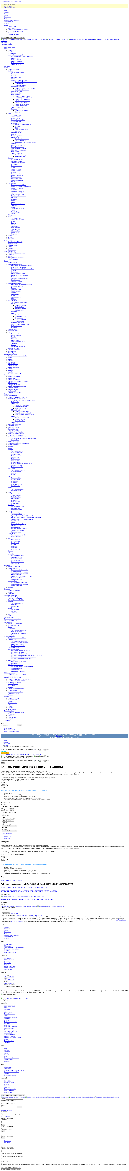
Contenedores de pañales (18, 120)
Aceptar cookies (5, 1169)
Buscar (19, 1107)
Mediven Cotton (15, 459)
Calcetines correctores (14, 384)
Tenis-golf (10, 706)
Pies (9, 332)
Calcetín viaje (11, 378)
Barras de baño (15, 118)
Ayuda (6, 25)
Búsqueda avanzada (6, 1110)
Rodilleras (14, 296)
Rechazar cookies (15, 1169)
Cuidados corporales (13, 647)
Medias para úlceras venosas (15, 435)
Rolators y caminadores (17, 86)
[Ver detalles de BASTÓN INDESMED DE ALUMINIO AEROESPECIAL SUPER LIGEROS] (24, 887)
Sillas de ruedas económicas (22, 101)
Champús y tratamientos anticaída (20, 654)
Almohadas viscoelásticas (18, 162)
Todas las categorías (6, 44)
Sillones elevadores (16, 178)
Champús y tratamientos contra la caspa (22, 658)
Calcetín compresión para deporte (17, 386)
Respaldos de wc (19, 131)
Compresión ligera (13, 429)
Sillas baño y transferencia (18, 150)
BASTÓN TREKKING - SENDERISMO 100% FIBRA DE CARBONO (27, 899)
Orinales (13, 143)
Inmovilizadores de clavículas (19, 275)
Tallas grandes (12, 215)
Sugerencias (7, 963)
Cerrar (2, 762)
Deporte (6, 696)
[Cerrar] (1, 1121)
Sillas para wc (15, 151)
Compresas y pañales (20, 140)
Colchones (14, 172)
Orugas (13, 635)
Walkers (13, 299)
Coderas (13, 270)
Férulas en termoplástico (18, 273)
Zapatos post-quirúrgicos (18, 346)
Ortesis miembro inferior (14, 283)
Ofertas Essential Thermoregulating (24, 414)
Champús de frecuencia (17, 652)
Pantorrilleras (15, 294)
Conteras (17, 112)
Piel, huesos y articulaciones (15, 692)
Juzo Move (14, 546)
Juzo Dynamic (15, 543)
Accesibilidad (8, 622)
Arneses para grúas (16, 91)
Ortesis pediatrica (12, 351)
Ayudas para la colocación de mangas (21, 576)
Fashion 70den (15, 498)
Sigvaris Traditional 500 (17, 514)
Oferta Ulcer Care (20, 421)
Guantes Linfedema (16, 579)
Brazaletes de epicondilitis (18, 267)
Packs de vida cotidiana (17, 63)
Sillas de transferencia (21, 105)
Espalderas (14, 311)
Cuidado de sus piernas (17, 560)
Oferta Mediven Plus (20, 408)
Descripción (7, 836)
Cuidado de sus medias (17, 562)
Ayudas (6, 67)
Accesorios (11, 554)
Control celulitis (15, 503)
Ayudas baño (15, 232)
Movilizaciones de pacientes (19, 80)
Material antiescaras (9, 251)
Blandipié (10, 359)
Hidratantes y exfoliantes (18, 671)
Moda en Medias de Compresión (17, 437)
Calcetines (7, 375)
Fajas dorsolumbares (20, 316)
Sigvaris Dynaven (16, 532)
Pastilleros (14, 197)
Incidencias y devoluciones (15, 31)
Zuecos (10, 368)
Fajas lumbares (19, 318)
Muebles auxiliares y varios (18, 196)
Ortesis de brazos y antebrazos (19, 278)
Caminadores (15, 226)
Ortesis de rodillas (16, 289)
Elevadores (18, 126)
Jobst (9, 476)
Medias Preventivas (13, 444)
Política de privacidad (36, 915)
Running (10, 704)
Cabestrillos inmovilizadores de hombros (22, 269)
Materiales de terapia (13, 243)
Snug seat (14, 234)
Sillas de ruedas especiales (22, 104)
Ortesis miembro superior (15, 264)
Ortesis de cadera (12, 329)
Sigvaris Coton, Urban (17, 530)
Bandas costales (19, 310)
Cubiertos (14, 189)
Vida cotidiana (12, 183)
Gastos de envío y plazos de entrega (18, 29)
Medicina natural (12, 690)
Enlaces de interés (9, 959)
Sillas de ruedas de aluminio (22, 99)
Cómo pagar (11, 28)
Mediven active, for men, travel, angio (21, 463)
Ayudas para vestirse (17, 188)
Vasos (12, 210)
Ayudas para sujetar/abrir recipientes (21, 186)
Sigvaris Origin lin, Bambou (19, 528)
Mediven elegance (16, 454)
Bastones (13, 74)
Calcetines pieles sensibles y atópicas (18, 381)
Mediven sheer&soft (16, 452)
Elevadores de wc (16, 123)
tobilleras (13, 292)
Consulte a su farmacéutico (11, 20)
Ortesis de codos (15, 280)
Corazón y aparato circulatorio (16, 688)
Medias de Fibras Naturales (15, 432)
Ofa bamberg (11, 468)
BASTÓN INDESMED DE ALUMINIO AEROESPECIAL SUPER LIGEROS (29, 891)
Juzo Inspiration (15, 541)
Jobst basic (14, 482)
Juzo (9, 538)
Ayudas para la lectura (17, 193)
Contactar (7, 23)
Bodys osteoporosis (16, 326)
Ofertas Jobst (14, 416)
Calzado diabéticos (13, 364)
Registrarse (7, 1142)
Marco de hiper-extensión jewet (20, 324)
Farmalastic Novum (16, 509)
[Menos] (3, 824)
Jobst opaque (14, 481)
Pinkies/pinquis (12, 391)
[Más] (10, 824)
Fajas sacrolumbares (20, 319)
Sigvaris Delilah (15, 527)
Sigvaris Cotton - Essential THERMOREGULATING (26, 517)
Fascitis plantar (15, 340)
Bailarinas (10, 370)
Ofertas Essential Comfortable (23, 413)
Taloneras (14, 343)
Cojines (13, 167)
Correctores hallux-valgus (18, 341)
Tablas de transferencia (17, 107)
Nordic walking (12, 709)
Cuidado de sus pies (16, 558)
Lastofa (13, 475)
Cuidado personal (16, 121)
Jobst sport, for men (16, 484)
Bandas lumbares (19, 307)
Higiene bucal (11, 660)
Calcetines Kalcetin (13, 389)
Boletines (6, 961)
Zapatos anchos (12, 362)
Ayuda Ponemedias (16, 557)
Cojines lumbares (16, 170)
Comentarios (7, 17)
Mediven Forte (15, 460)
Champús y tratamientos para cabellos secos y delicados (26, 655)
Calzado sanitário (12, 365)
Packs (5, 48)
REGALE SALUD (9, 47)
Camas (13, 224)
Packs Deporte (12, 53)
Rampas (10, 627)
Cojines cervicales (16, 169)
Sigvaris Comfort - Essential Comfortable (22, 516)
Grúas (13, 78)
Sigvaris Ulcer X (16, 520)
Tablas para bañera (16, 153)
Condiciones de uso (21, 915)
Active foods (11, 676)
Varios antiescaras (13, 259)
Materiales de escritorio (17, 194)
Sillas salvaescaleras (16, 631)
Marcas (6, 15)
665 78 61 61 (8, 6)
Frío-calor (10, 248)
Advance (13, 611)
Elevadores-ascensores (14, 625)
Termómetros (11, 714)
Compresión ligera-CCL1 (18, 571)
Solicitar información (6, 833)
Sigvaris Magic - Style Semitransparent (22, 519)
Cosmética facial (12, 639)
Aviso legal (7, 964)
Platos (13, 202)
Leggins (6, 394)
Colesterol (10, 687)
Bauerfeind (11, 487)
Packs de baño (15, 58)
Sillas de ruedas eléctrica (21, 102)
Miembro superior (13, 568)
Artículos (6, 12)
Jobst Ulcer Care (15, 486)
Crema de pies (15, 669)
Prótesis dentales (15, 663)
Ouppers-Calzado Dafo (14, 373)
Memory (13, 473)
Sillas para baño (15, 231)
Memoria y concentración (15, 682)
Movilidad (10, 71)
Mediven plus (15, 457)
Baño (9, 113)
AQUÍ (20, 1167)
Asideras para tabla (20, 156)
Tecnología (7, 720)
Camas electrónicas (16, 166)
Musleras (13, 288)
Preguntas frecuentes (13, 34)
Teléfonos (14, 205)
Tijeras (13, 207)
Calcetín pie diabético (14, 379)
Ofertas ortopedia (16, 64)
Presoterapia (11, 715)
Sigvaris (10, 511)
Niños (9, 216)
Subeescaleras (11, 628)
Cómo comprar (12, 26)
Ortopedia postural (9, 617)
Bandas (13, 303)
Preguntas (7, 838)
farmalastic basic (15, 508)
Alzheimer (11, 237)
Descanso (10, 158)
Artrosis (10, 235)
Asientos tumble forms (17, 219)
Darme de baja (14, 913)
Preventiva (14, 500)
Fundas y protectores (17, 175)
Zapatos (13, 345)
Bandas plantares (16, 335)
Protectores (14, 338)
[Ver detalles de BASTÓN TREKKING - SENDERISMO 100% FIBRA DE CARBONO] (22, 896)
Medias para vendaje (13, 441)
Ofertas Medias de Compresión (16, 398)
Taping (10, 246)
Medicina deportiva (13, 699)
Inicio (5, 10)
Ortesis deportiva (12, 353)
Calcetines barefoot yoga (14, 392)
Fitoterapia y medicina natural (12, 677)
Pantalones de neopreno (17, 322)
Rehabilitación (8, 240)
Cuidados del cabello (13, 649)
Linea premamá (15, 501)
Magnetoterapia (12, 717)
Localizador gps (15, 212)
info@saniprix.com (9, 7)
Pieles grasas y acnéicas (17, 644)
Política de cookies (9, 967)
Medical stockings (16, 497)
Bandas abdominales (20, 308)
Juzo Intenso (14, 547)
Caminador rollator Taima (22, 90)
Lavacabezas (14, 134)
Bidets (16, 128)
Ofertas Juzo (14, 422)
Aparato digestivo (13, 684)
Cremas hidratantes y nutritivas (19, 642)
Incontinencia (15, 137)
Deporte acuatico (12, 703)
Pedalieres (14, 199)
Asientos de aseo (16, 116)
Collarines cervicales (13, 348)
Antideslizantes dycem (17, 191)
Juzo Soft (13, 544)
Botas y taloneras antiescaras (16, 257)
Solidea (10, 492)
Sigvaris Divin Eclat (16, 525)
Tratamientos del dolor (17, 208)
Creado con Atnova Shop (21, 998)
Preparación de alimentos (18, 204)
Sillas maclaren (15, 229)
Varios (13, 181)
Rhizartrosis (14, 272)
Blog (5, 18)
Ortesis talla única (13, 330)
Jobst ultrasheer (15, 479)
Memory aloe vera (16, 471)
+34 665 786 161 (9, 980)
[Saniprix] (4, 42)
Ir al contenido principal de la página (11, 1)
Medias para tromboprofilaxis (16, 433)
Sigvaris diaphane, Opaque (18, 524)
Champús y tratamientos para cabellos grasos (23, 657)
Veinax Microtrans (16, 536)
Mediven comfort (16, 456)
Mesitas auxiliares (16, 177)
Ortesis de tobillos (16, 291)
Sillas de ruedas (15, 94)
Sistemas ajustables (16, 574)
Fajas (12, 313)
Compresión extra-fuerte (14, 424)
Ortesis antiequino (16, 297)
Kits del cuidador (19, 83)
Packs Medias (11, 52)
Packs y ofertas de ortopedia (15, 55)
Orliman (10, 357)
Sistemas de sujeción (20, 85)
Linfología (7, 565)
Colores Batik (15, 440)
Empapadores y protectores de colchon (25, 142)
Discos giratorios (16, 77)
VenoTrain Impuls (16, 490)
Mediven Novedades (17, 467)
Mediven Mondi (15, 462)
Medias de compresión (10, 395)
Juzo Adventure (15, 549)
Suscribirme (6, 913)
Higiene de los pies (16, 132)
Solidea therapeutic (16, 495)
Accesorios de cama (16, 161)
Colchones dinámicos (17, 174)
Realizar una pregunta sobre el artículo (11, 880)
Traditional (14, 612)
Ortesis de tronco (12, 300)
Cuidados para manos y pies (15, 665)
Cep (9, 552)
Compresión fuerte (13, 425)
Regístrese (59, 736)
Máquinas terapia (12, 245)
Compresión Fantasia (13, 430)
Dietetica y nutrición (9, 673)
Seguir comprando (6, 1116)
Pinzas (13, 200)
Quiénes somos (8, 21)
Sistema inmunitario (13, 693)
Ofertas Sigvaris (15, 410)
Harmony (13, 604)
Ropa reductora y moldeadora (12, 619)
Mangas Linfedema (16, 578)
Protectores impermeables (18, 145)
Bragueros (14, 327)
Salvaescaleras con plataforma (19, 633)
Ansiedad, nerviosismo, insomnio (17, 680)
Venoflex (10, 551)
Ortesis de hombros (16, 281)
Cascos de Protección (14, 349)
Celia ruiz (10, 360)
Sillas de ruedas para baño (18, 148)
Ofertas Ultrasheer (20, 419)
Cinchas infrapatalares (17, 286)
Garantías (10, 33)
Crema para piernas (16, 668)
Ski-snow (10, 707)
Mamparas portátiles (16, 136)
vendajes (10, 446)
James (13, 522)
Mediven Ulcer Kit (16, 465)
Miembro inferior (12, 581)
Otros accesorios (15, 563)
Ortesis (6, 261)
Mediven (10, 449)
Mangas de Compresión (10, 595)
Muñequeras (14, 277)
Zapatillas (10, 372)
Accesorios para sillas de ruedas (23, 97)
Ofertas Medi (15, 403)
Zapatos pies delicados (10, 354)
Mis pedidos (7, 958)
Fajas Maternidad (19, 321)
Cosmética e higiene (9, 636)
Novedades (7, 14)
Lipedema (7, 589)
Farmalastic (11, 505)
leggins (10, 448)
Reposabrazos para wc (17, 147)
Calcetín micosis (12, 383)
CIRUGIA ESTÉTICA (10, 620)
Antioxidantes (11, 685)
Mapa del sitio (8, 969)
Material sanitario (9, 711)
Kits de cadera (12, 250)
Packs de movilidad (16, 61)
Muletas (13, 75)
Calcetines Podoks (13, 387)
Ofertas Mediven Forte (21, 406)
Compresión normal (13, 427)
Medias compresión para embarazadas (18, 443)
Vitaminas (10, 695)
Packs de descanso (16, 59)
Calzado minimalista (13, 367)
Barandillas (14, 164)
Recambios (14, 109)
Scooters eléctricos (16, 93)
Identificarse (7, 1141)
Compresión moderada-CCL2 (19, 573)
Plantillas (13, 337)
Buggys (13, 223)
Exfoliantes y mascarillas (18, 646)
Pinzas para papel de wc (21, 129)
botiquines (10, 718)
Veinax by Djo (12, 533)
